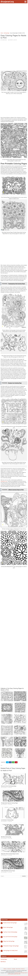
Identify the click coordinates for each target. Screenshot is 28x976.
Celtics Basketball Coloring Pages (8, 870)
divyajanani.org (7, 1)
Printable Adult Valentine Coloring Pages (9, 803)
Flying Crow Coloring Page (8, 941)
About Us (22, 968)
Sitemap (5, 968)
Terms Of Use (18, 968)
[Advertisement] (14, 18)
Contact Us (9, 968)
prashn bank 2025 (17, 973)
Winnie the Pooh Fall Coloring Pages (8, 786)
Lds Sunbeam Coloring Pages (7, 820)
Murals (15, 959)
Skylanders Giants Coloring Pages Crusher (10, 853)
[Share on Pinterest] (16, 762)
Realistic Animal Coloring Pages (10, 922)
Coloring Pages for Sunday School (10, 950)
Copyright (13, 968)
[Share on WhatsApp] (13, 762)
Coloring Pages (4, 787)
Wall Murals (3, 961)
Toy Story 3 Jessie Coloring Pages (10, 932)
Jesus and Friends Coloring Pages (10, 936)
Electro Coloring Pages (8, 927)
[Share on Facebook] (10, 762)
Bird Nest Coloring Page (6, 836)
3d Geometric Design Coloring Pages (11, 945)
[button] (25, 1)
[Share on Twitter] (7, 762)
